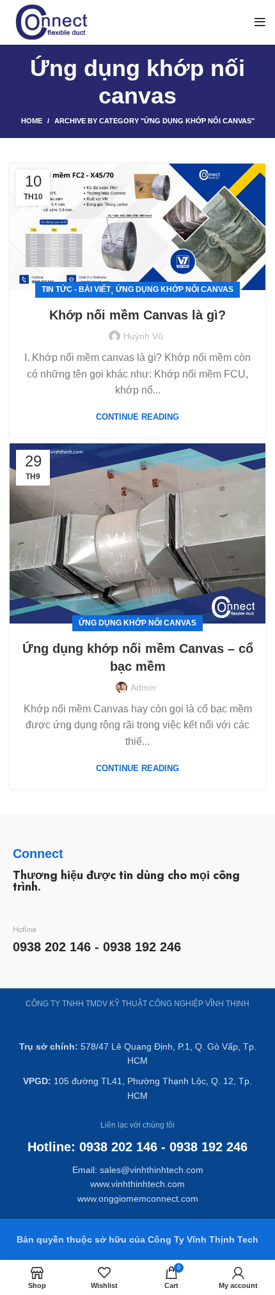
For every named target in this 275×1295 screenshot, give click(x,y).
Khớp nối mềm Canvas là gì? (137, 315)
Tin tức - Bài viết (76, 289)
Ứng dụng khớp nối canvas (174, 289)
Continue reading (137, 417)
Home (31, 121)
